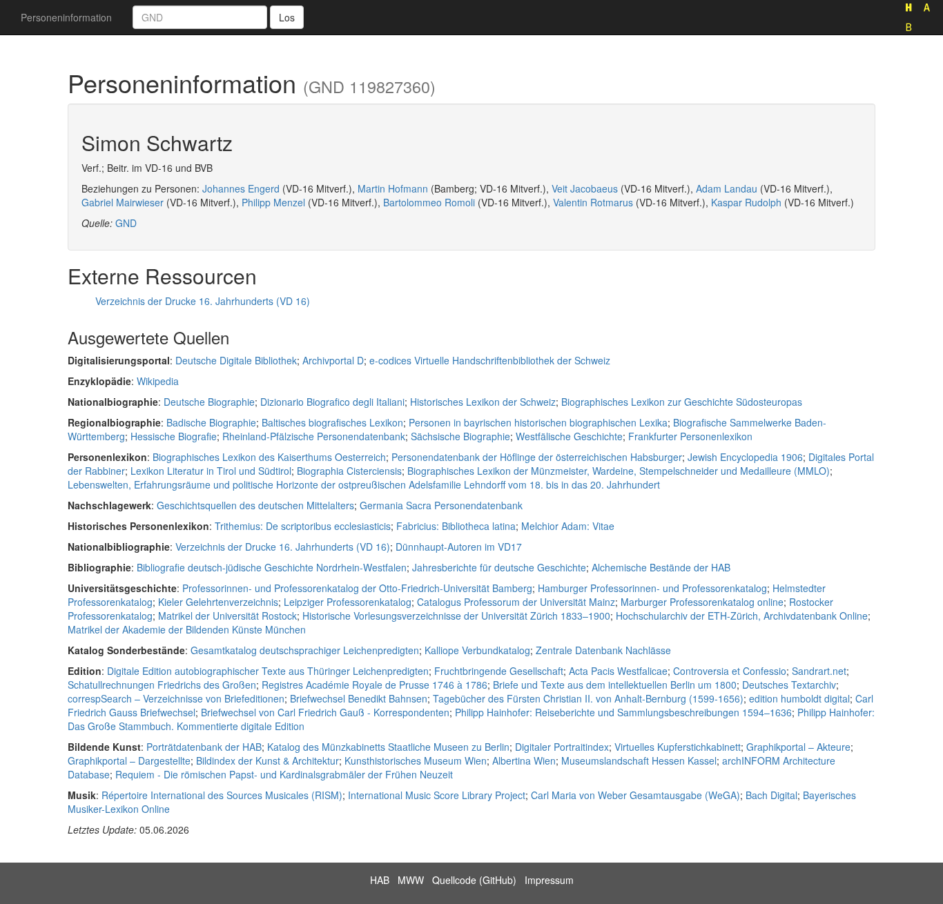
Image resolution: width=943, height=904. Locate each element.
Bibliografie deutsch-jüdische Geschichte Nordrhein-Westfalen (272, 567)
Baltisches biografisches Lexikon (332, 422)
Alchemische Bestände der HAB (661, 567)
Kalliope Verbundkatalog (477, 650)
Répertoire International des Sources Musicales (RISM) (221, 795)
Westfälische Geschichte (569, 436)
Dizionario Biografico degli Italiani (332, 402)
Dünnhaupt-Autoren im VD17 (459, 546)
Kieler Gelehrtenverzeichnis (218, 602)
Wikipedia (158, 381)
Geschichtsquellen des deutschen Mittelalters (255, 505)
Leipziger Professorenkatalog (347, 602)
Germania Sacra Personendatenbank (441, 505)
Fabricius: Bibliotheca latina (456, 526)
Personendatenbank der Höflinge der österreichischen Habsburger (536, 457)
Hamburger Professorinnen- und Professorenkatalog (652, 588)
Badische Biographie (211, 422)
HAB (379, 880)
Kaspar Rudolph (746, 202)
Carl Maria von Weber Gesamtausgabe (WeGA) (635, 795)
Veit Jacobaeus (585, 188)
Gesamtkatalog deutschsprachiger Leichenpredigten (305, 650)
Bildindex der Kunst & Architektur (267, 760)
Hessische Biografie (173, 436)
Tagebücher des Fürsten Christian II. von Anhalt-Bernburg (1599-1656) (588, 698)
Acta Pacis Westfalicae (618, 671)
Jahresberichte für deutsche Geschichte (499, 567)
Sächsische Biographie (460, 436)
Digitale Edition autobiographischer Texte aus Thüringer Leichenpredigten (268, 671)
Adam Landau (726, 188)
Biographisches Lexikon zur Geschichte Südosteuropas (681, 402)
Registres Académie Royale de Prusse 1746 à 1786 (374, 684)
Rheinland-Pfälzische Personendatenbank (313, 436)
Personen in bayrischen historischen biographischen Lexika (538, 422)
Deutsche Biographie (209, 402)
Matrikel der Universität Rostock (227, 615)
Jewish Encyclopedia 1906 (745, 457)
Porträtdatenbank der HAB (204, 747)
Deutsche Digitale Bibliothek (236, 360)
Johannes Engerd (241, 188)
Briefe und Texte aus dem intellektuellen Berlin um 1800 (615, 684)
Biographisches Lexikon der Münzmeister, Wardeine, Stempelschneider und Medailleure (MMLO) (618, 471)
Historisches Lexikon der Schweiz (483, 402)
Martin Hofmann (393, 188)
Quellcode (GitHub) (474, 880)
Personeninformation (66, 17)
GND (126, 223)
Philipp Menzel (273, 202)
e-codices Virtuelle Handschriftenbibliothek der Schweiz (489, 360)
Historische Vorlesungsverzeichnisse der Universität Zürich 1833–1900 (456, 615)
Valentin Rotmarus (593, 202)
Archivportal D (333, 360)
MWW (411, 880)
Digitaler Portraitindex (562, 747)
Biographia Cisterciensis (349, 471)
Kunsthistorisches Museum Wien (415, 760)
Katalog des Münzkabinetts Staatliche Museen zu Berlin (388, 747)
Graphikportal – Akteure (798, 747)
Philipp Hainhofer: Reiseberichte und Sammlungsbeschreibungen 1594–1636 (623, 712)
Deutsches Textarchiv (789, 684)
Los (287, 17)
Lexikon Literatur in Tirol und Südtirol (210, 471)
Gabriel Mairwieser (122, 202)
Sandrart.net (819, 671)
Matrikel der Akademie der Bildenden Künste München (187, 629)
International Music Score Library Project (436, 795)
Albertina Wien (524, 760)
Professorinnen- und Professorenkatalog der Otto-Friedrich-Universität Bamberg (357, 588)
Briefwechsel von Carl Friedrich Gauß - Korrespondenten (325, 712)
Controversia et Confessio (729, 671)
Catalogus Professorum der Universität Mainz (516, 602)
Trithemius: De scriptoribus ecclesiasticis (303, 526)
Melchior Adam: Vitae (567, 526)
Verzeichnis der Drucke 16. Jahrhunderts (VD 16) (202, 301)
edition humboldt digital (799, 698)
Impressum (549, 880)
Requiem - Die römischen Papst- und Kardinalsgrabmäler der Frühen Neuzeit (284, 774)
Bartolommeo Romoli (429, 202)
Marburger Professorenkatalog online (702, 602)
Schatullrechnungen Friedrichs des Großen (162, 684)
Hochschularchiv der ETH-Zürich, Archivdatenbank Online (742, 615)
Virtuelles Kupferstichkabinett (677, 747)
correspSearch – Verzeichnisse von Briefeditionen (176, 698)
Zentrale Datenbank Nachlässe (603, 650)
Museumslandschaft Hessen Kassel (639, 760)
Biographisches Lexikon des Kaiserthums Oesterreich (269, 457)
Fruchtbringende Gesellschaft (498, 671)
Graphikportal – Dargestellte (129, 760)
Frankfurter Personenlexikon (690, 436)
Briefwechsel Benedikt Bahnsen (358, 698)
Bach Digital (771, 795)
